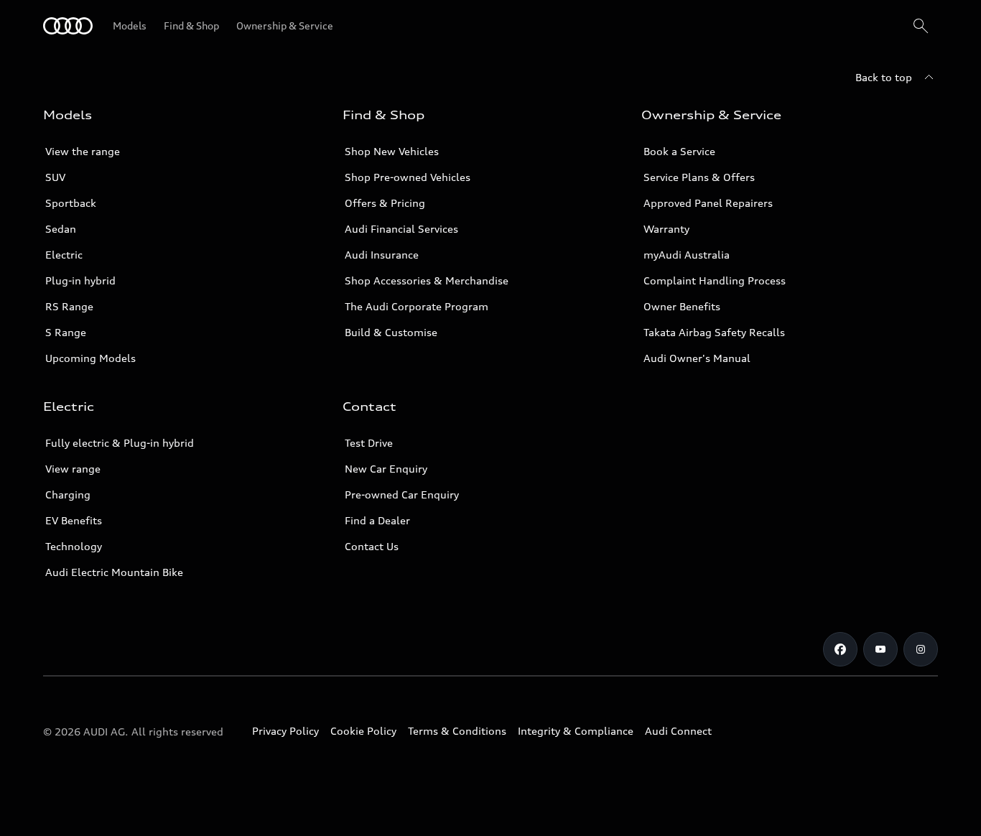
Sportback (70, 203)
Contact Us (372, 546)
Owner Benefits (681, 306)
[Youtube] (880, 649)
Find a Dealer (377, 520)
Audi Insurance (382, 255)
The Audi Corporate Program (416, 306)
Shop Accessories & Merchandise (426, 280)
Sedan (60, 229)
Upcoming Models (90, 358)
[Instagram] (920, 649)
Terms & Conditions (457, 731)
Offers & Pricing (385, 203)
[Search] (920, 26)
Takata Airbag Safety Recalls (714, 332)
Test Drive (369, 443)
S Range (65, 332)
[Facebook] (840, 649)
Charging (67, 494)
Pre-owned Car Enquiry (402, 494)
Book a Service (679, 151)
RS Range (69, 306)
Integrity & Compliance (575, 731)
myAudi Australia (686, 255)
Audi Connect (678, 731)
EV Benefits (73, 520)
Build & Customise (391, 332)
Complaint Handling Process (714, 280)
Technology (73, 546)
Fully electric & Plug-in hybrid (119, 443)
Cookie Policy (363, 731)
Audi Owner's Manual (696, 358)
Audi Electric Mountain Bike (114, 572)
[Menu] (68, 25)
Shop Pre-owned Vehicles (407, 177)
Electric (64, 255)
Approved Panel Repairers (708, 203)
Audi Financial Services (401, 229)
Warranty (666, 229)
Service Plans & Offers (699, 177)
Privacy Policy (285, 731)
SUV (55, 177)
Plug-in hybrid (80, 280)
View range (73, 469)
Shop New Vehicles (392, 151)
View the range (82, 151)
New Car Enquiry (386, 469)
